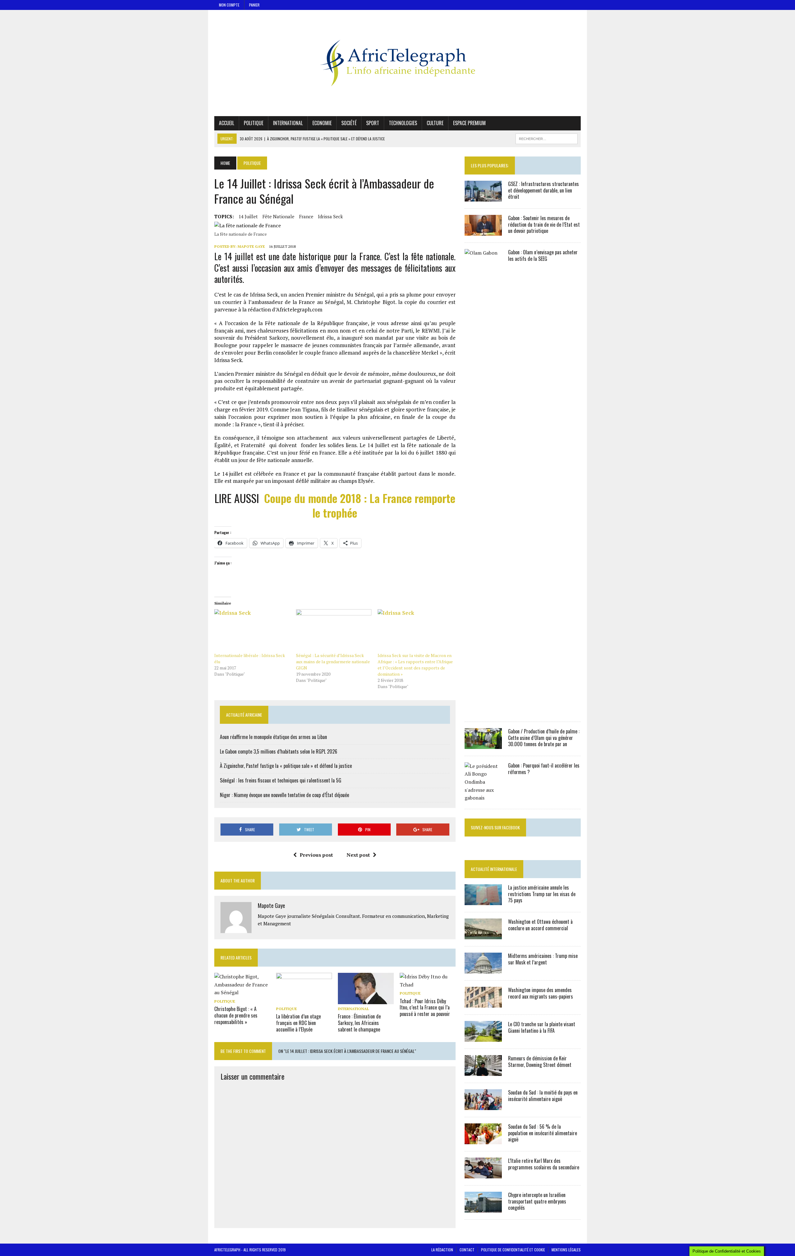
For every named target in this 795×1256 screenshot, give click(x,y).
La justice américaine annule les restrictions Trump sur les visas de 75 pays (541, 894)
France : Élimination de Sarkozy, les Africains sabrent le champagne (359, 1023)
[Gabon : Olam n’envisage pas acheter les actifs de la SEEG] (483, 710)
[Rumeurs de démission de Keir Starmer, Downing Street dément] (483, 1071)
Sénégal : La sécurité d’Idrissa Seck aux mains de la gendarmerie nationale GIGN (333, 661)
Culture (435, 123)
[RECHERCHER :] (547, 138)
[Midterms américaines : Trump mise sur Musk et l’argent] (483, 969)
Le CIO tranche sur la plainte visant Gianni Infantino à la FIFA (541, 1027)
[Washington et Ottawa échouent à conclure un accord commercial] (483, 935)
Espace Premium (469, 123)
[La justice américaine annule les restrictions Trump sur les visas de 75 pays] (483, 900)
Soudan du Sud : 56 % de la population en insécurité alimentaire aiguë (542, 1133)
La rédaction (442, 1249)
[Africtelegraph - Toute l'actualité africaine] (397, 63)
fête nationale (278, 216)
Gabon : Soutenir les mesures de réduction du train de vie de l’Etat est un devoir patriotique (544, 224)
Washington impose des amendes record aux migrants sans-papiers (540, 993)
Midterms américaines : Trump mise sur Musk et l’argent (543, 959)
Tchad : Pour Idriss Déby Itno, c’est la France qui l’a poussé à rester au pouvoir (425, 1007)
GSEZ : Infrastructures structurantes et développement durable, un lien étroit (543, 190)
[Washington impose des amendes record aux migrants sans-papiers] (483, 1003)
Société (349, 123)
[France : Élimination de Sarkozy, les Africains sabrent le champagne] (366, 999)
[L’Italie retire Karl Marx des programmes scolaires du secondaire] (483, 1174)
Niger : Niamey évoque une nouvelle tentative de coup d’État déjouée (284, 795)
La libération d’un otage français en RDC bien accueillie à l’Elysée (298, 1023)
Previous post (316, 854)
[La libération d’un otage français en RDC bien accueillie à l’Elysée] (304, 999)
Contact (467, 1249)
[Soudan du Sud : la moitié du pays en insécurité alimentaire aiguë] (483, 1105)
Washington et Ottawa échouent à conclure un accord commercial (540, 925)
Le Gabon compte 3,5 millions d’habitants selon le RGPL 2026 (278, 751)
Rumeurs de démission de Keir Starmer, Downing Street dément (539, 1061)
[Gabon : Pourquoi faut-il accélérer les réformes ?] (483, 797)
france (306, 216)
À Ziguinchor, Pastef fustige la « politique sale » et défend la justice (286, 765)
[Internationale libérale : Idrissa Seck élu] (252, 630)
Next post (358, 854)
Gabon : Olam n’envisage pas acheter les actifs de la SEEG (543, 255)
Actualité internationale (494, 869)
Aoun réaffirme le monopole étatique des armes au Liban (273, 737)
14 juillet (248, 216)
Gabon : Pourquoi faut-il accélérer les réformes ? (543, 769)
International (288, 123)
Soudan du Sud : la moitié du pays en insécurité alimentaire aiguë (543, 1096)
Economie (322, 123)
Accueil (226, 123)
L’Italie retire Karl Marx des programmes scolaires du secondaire (543, 1164)
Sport (372, 123)
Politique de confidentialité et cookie (513, 1249)
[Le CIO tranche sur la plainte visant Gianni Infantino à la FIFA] (483, 1037)
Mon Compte (229, 4)
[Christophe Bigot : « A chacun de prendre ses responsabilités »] (242, 992)
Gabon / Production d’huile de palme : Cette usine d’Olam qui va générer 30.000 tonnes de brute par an (543, 738)
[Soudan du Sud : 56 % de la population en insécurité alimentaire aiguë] (483, 1139)
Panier (254, 4)
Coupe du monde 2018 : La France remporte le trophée (359, 505)
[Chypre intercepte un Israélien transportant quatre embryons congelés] (483, 1208)
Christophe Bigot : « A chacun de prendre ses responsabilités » (235, 1015)
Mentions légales (566, 1249)
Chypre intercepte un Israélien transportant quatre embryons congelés (537, 1201)
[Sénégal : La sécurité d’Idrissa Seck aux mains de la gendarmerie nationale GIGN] (333, 630)
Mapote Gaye (251, 246)
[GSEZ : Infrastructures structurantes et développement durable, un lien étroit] (483, 197)
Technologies (403, 123)
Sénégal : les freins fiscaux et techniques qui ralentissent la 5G (280, 780)
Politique (253, 123)
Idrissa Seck (330, 216)
